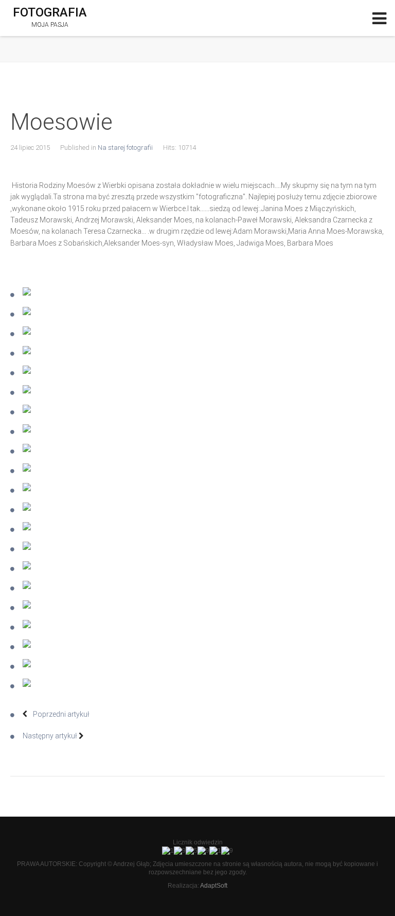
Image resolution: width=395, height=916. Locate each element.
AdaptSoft (213, 885)
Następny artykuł (51, 736)
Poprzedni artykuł (60, 714)
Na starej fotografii (125, 147)
